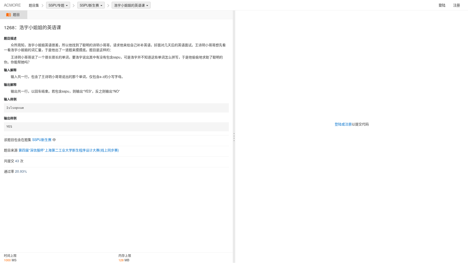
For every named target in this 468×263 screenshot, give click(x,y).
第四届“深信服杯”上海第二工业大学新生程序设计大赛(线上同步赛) (69, 150)
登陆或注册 (343, 124)
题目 (16, 15)
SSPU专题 (57, 5)
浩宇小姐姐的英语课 (130, 5)
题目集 (34, 5)
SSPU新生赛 (90, 5)
